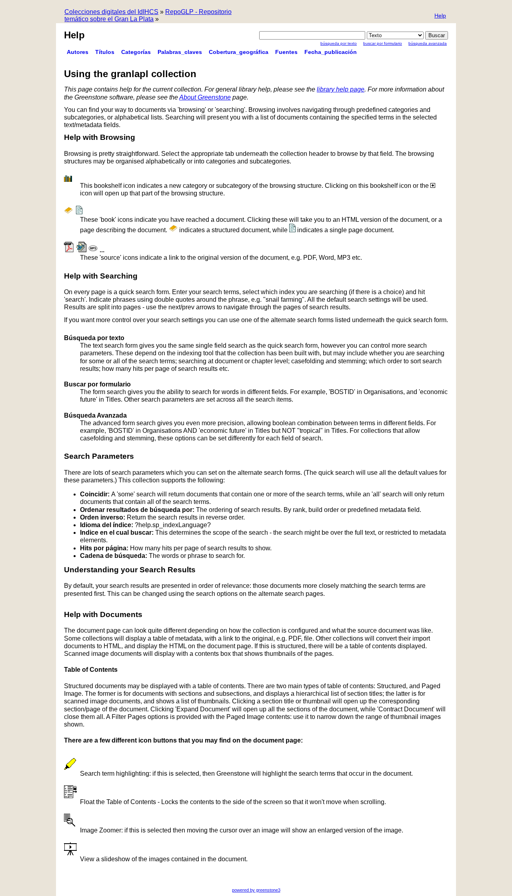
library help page (340, 89)
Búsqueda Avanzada (427, 43)
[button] (440, 16)
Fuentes (286, 52)
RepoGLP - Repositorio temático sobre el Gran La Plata (148, 15)
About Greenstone (205, 97)
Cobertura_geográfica (238, 52)
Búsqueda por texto (338, 43)
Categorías (136, 52)
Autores (77, 52)
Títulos (104, 52)
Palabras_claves (180, 52)
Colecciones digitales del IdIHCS (111, 11)
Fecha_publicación (330, 52)
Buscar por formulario (382, 43)
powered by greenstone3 (256, 890)
